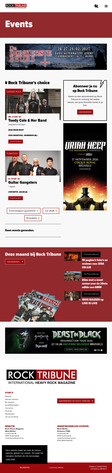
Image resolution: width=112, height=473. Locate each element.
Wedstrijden (10, 414)
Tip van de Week (11, 417)
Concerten (9, 408)
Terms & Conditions (98, 467)
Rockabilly (31, 218)
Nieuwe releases (11, 399)
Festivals (8, 411)
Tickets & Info (15, 142)
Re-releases (9, 402)
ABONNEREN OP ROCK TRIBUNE (74, 401)
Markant (8, 396)
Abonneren (85, 112)
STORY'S (9, 392)
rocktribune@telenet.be (14, 438)
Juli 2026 (50, 210)
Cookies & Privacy (99, 469)
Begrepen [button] (25, 467)
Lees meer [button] (10, 459)
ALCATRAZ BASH (12, 405)
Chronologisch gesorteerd (22, 210)
